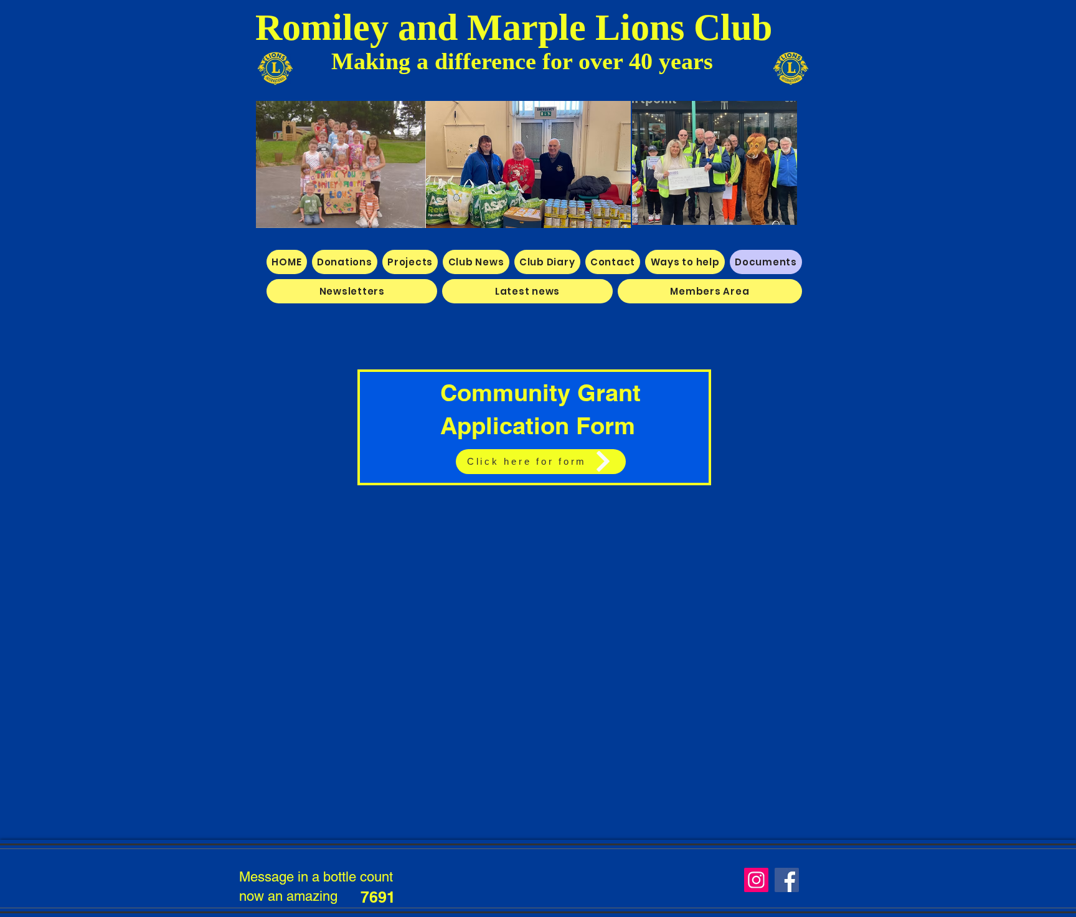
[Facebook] (787, 880)
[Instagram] (756, 880)
